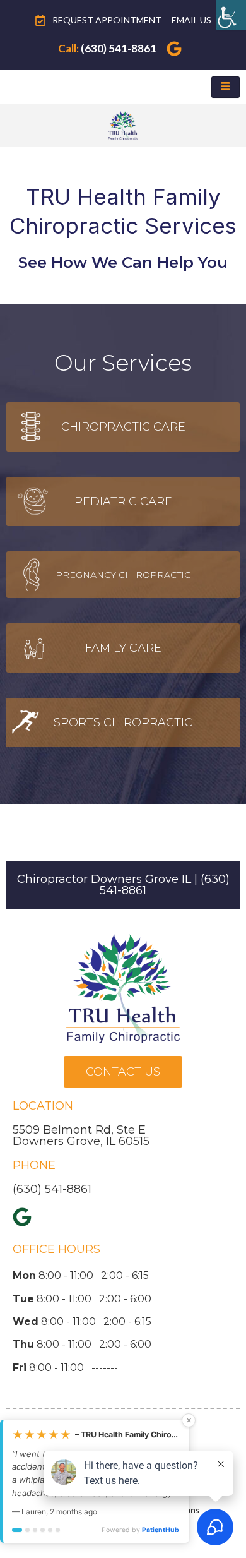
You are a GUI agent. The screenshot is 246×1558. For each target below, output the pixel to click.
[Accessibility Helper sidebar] (231, 15)
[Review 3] (35, 1536)
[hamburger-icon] (225, 87)
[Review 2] (27, 1536)
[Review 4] (42, 1536)
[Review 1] (17, 1536)
